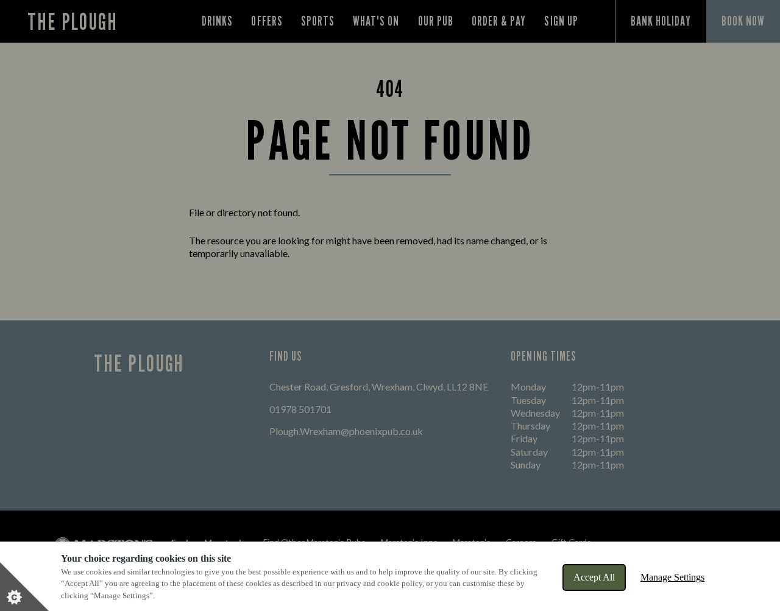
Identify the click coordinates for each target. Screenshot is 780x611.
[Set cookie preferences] (24, 586)
